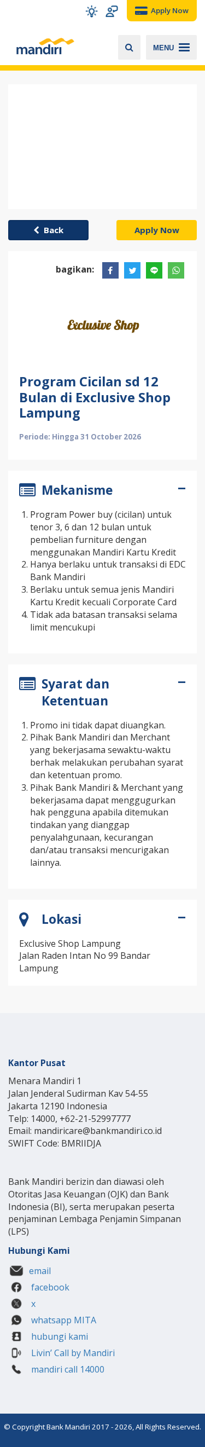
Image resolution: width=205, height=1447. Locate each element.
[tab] (102, 492)
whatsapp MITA (62, 1320)
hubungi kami (58, 1336)
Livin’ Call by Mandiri (72, 1353)
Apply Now (156, 229)
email (40, 1271)
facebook (49, 1287)
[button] (91, 11)
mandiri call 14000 (66, 1369)
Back (51, 229)
